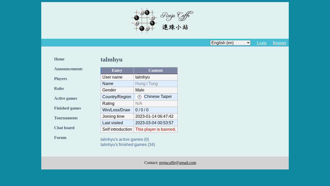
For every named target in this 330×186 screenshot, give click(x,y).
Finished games (67, 108)
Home (59, 59)
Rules (59, 88)
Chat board (64, 128)
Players (60, 78)
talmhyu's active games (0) (125, 139)
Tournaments (66, 118)
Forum (60, 137)
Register (279, 43)
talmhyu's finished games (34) (128, 144)
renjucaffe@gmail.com (177, 162)
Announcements (68, 69)
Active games (65, 98)
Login (262, 43)
